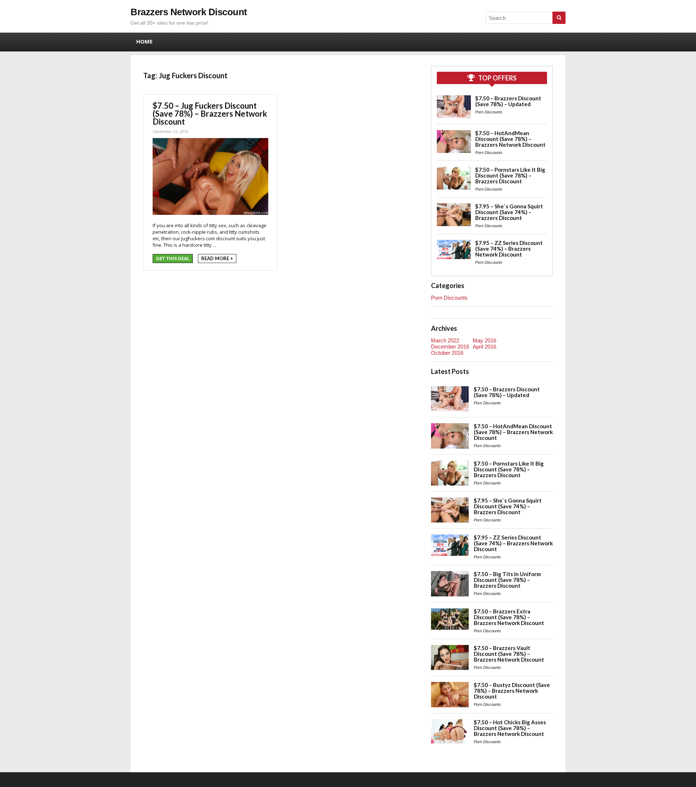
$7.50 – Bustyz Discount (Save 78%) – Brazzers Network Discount (512, 691)
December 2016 (450, 346)
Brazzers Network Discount (188, 12)
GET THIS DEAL (173, 258)
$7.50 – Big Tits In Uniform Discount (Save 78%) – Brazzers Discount (507, 580)
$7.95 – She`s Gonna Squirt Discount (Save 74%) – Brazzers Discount (509, 212)
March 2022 (445, 340)
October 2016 (447, 353)
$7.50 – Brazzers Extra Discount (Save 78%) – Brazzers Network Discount (509, 617)
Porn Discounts (488, 112)
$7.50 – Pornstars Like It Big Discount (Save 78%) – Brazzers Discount (510, 175)
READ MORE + (217, 258)
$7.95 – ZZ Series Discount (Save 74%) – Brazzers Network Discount (509, 249)
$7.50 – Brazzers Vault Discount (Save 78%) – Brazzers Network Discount (509, 654)
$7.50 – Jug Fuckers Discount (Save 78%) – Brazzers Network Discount (210, 113)
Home (144, 41)
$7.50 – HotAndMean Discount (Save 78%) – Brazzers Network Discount (510, 139)
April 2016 (484, 346)
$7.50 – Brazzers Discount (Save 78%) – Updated (508, 101)
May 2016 (484, 340)
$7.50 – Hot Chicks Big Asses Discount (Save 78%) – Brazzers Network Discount (510, 728)
